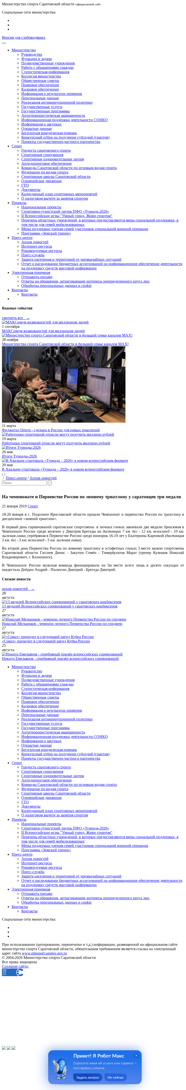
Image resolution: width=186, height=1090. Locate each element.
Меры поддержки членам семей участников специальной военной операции (84, 229)
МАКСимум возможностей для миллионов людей (43, 331)
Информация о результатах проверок (51, 94)
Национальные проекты (41, 207)
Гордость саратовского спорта (46, 150)
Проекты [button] (19, 203)
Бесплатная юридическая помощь (49, 133)
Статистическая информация (45, 72)
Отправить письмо (36, 277)
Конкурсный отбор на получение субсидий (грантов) (65, 137)
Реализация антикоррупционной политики (57, 102)
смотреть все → (16, 318)
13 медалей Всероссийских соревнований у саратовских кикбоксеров (59, 606)
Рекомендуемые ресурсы (41, 251)
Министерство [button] (24, 50)
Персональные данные (40, 98)
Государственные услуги (41, 107)
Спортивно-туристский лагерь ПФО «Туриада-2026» (65, 211)
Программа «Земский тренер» (46, 233)
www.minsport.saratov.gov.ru (44, 953)
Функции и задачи (36, 59)
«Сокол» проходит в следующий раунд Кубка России (46, 641)
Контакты (29, 294)
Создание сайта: (15, 966)
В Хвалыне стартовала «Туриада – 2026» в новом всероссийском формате (63, 469)
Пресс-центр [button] (22, 238)
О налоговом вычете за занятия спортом (54, 198)
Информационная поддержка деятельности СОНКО (64, 120)
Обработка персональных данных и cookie (56, 286)
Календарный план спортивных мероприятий (59, 194)
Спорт (33, 506)
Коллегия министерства (41, 76)
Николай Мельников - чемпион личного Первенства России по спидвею (62, 624)
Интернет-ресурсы (36, 246)
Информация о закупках (41, 124)
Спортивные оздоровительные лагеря (52, 159)
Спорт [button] (17, 146)
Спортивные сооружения (42, 155)
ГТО (25, 185)
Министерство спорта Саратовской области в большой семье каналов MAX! (65, 344)
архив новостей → (18, 589)
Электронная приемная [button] (31, 272)
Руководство (31, 54)
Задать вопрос (87, 1077)
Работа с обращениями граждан (47, 67)
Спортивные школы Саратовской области (56, 176)
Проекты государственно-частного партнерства (60, 142)
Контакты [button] (20, 290)
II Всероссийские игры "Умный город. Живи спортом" (66, 216)
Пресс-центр (16, 478)
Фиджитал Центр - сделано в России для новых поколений (51, 430)
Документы (30, 190)
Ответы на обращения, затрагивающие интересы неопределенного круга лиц (85, 281)
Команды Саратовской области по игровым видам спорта (69, 168)
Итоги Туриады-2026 (19, 456)
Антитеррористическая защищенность (53, 115)
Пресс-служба (32, 255)
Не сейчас (116, 1077)
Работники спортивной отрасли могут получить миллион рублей (56, 443)
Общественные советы (40, 81)
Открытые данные (36, 128)
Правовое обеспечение (40, 85)
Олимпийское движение (41, 181)
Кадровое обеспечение (40, 89)
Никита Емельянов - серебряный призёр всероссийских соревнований (60, 658)
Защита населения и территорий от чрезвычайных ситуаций (71, 259)
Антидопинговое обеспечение (46, 163)
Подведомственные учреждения (48, 63)
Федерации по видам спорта (44, 172)
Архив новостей (34, 242)
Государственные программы (45, 111)
